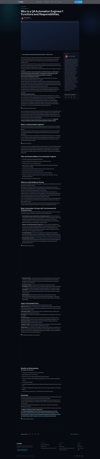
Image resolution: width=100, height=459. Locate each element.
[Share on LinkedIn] (71, 97)
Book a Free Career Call (22, 449)
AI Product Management (45, 444)
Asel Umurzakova (71, 56)
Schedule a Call (78, 1)
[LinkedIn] (82, 456)
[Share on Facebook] (66, 97)
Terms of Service (80, 448)
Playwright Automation (63, 449)
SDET (60, 444)
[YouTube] (77, 456)
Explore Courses (39, 1)
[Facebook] (75, 456)
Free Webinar (46, 1)
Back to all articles (74, 434)
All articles (24, 6)
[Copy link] (74, 97)
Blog (55, 1)
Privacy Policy (80, 446)
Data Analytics (43, 446)
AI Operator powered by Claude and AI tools (48, 448)
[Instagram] (80, 456)
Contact (59, 1)
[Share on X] (69, 97)
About (52, 1)
